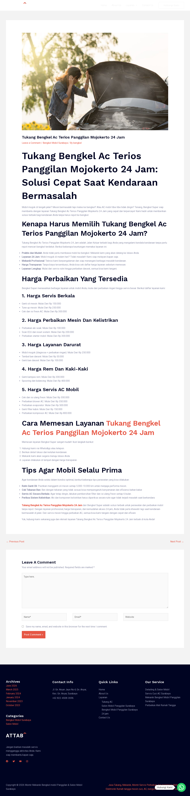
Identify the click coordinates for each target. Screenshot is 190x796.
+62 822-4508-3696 (62, 698)
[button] (181, 787)
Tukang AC (107, 701)
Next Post (177, 541)
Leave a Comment (31, 142)
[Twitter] (14, 761)
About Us (116, 5)
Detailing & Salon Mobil (157, 689)
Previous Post (15, 541)
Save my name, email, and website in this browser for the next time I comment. (66, 626)
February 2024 (13, 693)
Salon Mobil (12, 724)
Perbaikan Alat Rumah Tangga (160, 705)
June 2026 (11, 685)
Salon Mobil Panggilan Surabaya (118, 705)
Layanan (130, 5)
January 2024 (13, 697)
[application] (135, 5)
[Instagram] (27, 761)
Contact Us (147, 5)
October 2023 (13, 705)
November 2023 (14, 701)
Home (104, 5)
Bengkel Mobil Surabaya (55, 142)
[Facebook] (7, 761)
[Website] (145, 617)
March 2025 (12, 689)
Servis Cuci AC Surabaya (158, 693)
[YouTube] (20, 761)
